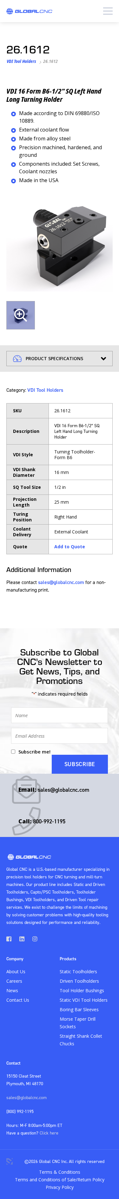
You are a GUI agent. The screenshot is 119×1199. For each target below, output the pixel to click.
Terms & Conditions (59, 1172)
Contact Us (17, 1000)
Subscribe (79, 764)
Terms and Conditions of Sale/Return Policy (59, 1180)
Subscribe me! (34, 751)
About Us (15, 971)
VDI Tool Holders (21, 61)
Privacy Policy (60, 1187)
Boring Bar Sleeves (79, 1009)
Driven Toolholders (79, 981)
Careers (14, 981)
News (12, 990)
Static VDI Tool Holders (84, 1000)
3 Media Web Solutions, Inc (9, 1161)
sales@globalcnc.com (61, 582)
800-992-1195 (49, 821)
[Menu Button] (108, 11)
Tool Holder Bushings (82, 990)
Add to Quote (69, 547)
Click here (49, 1132)
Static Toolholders (78, 971)
